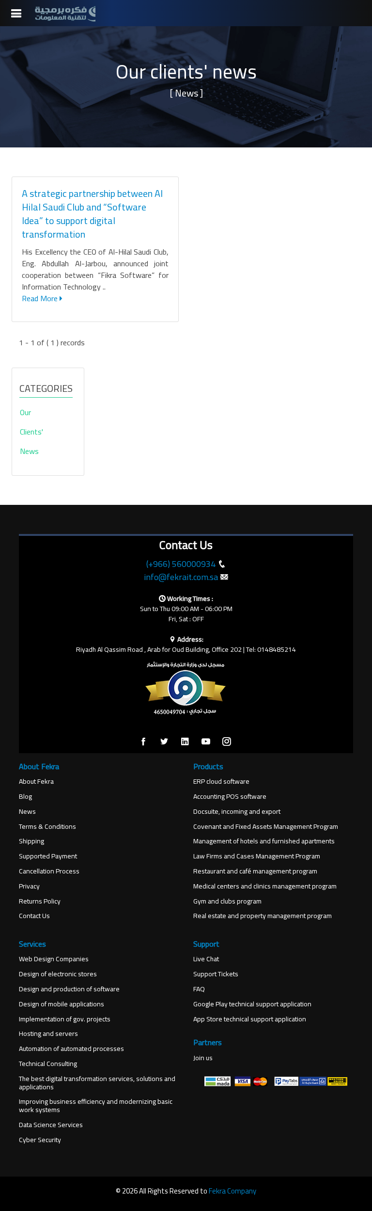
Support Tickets (215, 974)
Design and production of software (69, 989)
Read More (41, 298)
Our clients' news (31, 431)
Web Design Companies (54, 959)
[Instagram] (226, 742)
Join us (203, 1058)
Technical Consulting (48, 1064)
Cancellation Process (49, 871)
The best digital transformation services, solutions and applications (97, 1083)
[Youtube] (206, 742)
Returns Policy (40, 901)
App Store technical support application (249, 1019)
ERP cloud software (221, 781)
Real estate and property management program (262, 916)
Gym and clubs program (227, 901)
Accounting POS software (229, 796)
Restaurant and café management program (255, 871)
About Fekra (36, 781)
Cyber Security (40, 1140)
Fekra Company (232, 1191)
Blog (25, 796)
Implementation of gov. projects (64, 1019)
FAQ (199, 989)
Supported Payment (48, 856)
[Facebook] (143, 742)
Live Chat (206, 959)
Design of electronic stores (58, 974)
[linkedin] (185, 742)
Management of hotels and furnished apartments (264, 841)
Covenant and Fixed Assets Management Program (265, 827)
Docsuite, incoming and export (236, 811)
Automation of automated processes (71, 1049)
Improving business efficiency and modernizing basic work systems (95, 1106)
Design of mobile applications (61, 1004)
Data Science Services (51, 1125)
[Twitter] (164, 742)
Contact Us (34, 916)
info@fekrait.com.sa (181, 577)
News (27, 811)
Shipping (31, 841)
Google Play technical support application (252, 1004)
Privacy (29, 886)
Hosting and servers (48, 1034)
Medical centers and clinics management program (265, 886)
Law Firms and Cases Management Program (256, 856)
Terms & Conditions (47, 827)
